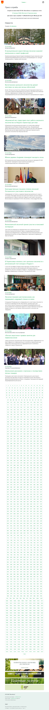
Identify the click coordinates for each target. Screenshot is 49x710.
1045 (18, 610)
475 (11, 484)
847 (41, 564)
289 (14, 443)
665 (21, 525)
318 (38, 448)
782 (8, 552)
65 (23, 395)
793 (8, 554)
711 (28, 535)
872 (14, 571)
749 (8, 545)
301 (18, 446)
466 (18, 482)
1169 (34, 639)
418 (41, 470)
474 (8, 484)
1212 (7, 651)
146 (14, 412)
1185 (18, 644)
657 (31, 523)
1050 (38, 610)
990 (41, 596)
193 (24, 421)
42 (36, 390)
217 (31, 426)
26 (31, 388)
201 (14, 424)
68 (31, 395)
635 (31, 518)
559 (34, 501)
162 (31, 414)
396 (41, 465)
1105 (18, 625)
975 (28, 593)
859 (8, 569)
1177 (26, 642)
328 (34, 450)
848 (8, 567)
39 (28, 390)
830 (21, 562)
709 (21, 535)
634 (28, 518)
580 (31, 506)
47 (12, 392)
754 (24, 545)
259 (24, 436)
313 (21, 448)
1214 (15, 651)
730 (18, 540)
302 (21, 446)
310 (11, 448)
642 (18, 521)
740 (14, 542)
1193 (11, 646)
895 (18, 576)
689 (28, 530)
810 (28, 557)
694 (8, 533)
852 (21, 567)
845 (34, 564)
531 (14, 496)
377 (14, 463)
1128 (30, 629)
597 (14, 511)
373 (38, 460)
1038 (30, 608)
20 (14, 388)
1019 (34, 603)
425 (28, 472)
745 (31, 542)
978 (38, 593)
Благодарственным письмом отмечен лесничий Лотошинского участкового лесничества (21, 190)
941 (24, 586)
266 (11, 438)
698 (21, 533)
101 (11, 402)
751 (14, 545)
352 (41, 455)
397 (8, 467)
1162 (7, 639)
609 (18, 513)
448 (31, 477)
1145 (18, 634)
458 (28, 479)
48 (14, 392)
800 (31, 554)
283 (31, 441)
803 (41, 554)
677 (24, 528)
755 (28, 545)
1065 (18, 615)
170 (21, 417)
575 (14, 506)
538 (38, 496)
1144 (15, 634)
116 (24, 404)
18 (9, 388)
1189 (34, 644)
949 (14, 588)
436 (28, 475)
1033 (11, 608)
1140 (38, 632)
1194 (15, 646)
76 (14, 397)
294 (31, 443)
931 (28, 584)
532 (18, 496)
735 (34, 540)
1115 (18, 627)
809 (24, 557)
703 (38, 533)
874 (21, 571)
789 (31, 552)
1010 (38, 600)
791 (38, 552)
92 (21, 400)
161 (28, 414)
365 (11, 460)
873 (18, 571)
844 (31, 564)
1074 (15, 617)
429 (41, 472)
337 (28, 453)
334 (18, 453)
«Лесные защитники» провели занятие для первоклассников (20, 336)
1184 (15, 644)
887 (28, 574)
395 (38, 465)
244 (11, 434)
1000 (37, 598)
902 (41, 576)
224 (18, 429)
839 (14, 564)
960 (14, 591)
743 (24, 542)
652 (14, 523)
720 (21, 538)
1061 (42, 613)
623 (28, 516)
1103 (11, 625)
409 (11, 470)
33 (12, 390)
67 (28, 395)
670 (38, 525)
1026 (22, 605)
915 (11, 581)
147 (18, 412)
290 (18, 443)
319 (41, 448)
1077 (26, 617)
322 (14, 450)
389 (18, 465)
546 (28, 499)
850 (14, 567)
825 (41, 559)
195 (31, 421)
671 (41, 525)
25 (28, 388)
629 (11, 518)
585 (11, 509)
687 (21, 530)
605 (41, 511)
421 (14, 472)
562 (8, 504)
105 (24, 402)
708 (18, 535)
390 (21, 465)
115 (21, 404)
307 (38, 446)
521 (18, 494)
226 (24, 429)
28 (36, 388)
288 (11, 443)
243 (8, 434)
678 (28, 528)
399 (14, 467)
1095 (18, 622)
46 (9, 392)
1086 (22, 620)
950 (18, 588)
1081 (42, 617)
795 (14, 554)
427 (34, 472)
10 (26, 385)
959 (11, 591)
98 (38, 400)
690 (31, 530)
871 (11, 571)
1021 (42, 603)
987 (31, 596)
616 (41, 513)
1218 (30, 651)
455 (18, 479)
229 (34, 429)
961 (18, 591)
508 (11, 492)
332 (11, 453)
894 (14, 576)
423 (21, 472)
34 (14, 390)
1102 (7, 625)
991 (7, 598)
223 (14, 429)
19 (12, 388)
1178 (30, 642)
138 (24, 409)
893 (11, 576)
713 (34, 535)
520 (14, 494)
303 (24, 446)
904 (11, 579)
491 (28, 487)
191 (18, 421)
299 (11, 446)
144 (8, 412)
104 (21, 402)
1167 (26, 639)
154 (41, 412)
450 (38, 477)
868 (38, 569)
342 (8, 455)
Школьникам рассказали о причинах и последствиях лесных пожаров (23, 372)
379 (21, 463)
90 (16, 400)
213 (18, 426)
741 (18, 542)
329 (38, 450)
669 (34, 525)
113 (14, 404)
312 (18, 448)
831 (24, 562)
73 (6, 397)
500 (21, 489)
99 (41, 400)
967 (38, 591)
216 (28, 426)
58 (42, 392)
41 (34, 390)
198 (41, 421)
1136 (22, 632)
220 (41, 426)
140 (31, 409)
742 (21, 542)
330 (41, 450)
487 (14, 487)
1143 (11, 634)
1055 (18, 613)
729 (14, 540)
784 (14, 552)
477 (18, 484)
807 (18, 557)
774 (18, 550)
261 (31, 436)
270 (24, 438)
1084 (15, 620)
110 (41, 402)
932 (31, 584)
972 (18, 593)
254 (8, 436)
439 (38, 475)
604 (38, 511)
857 (38, 567)
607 (11, 513)
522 (21, 494)
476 (14, 484)
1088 (30, 620)
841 (21, 564)
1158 (30, 637)
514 (31, 492)
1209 (34, 649)
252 (38, 434)
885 (21, 574)
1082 (7, 620)
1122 (7, 629)
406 (38, 467)
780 (38, 550)
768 (34, 547)
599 (21, 511)
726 (41, 538)
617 (8, 516)
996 (24, 598)
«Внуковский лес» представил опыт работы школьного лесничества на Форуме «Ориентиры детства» (24, 121)
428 (38, 472)
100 (8, 402)
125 (18, 407)
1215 (18, 651)
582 (38, 506)
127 (24, 407)
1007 (26, 600)
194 (28, 421)
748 (41, 542)
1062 (7, 615)
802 (38, 554)
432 (14, 475)
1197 (26, 646)
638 (41, 518)
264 (41, 436)
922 (34, 581)
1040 (38, 608)
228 (31, 429)
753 (21, 545)
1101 (42, 622)
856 (34, 567)
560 (38, 501)
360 (31, 458)
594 (41, 509)
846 (38, 564)
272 (31, 438)
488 (18, 487)
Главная (24, 2)
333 (14, 453)
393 (31, 465)
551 (8, 501)
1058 (30, 613)
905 (14, 579)
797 (21, 554)
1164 (15, 639)
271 (28, 438)
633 (24, 518)
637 (38, 518)
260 (28, 436)
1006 (22, 600)
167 (11, 417)
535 (28, 496)
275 (41, 438)
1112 (7, 627)
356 (18, 458)
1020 (38, 603)
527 (38, 494)
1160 (38, 637)
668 (31, 525)
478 (21, 484)
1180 (38, 642)
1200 (38, 646)
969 (8, 593)
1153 (11, 637)
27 (34, 388)
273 (34, 438)
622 (24, 516)
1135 (18, 632)
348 (28, 455)
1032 (7, 608)
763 (18, 547)
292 (24, 443)
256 (14, 436)
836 (41, 562)
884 (18, 574)
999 (34, 598)
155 (8, 414)
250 (31, 434)
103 (18, 402)
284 (34, 441)
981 (11, 596)
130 (34, 407)
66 (25, 395)
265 (8, 438)
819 (21, 559)
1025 (18, 605)
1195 (18, 646)
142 (38, 409)
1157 (26, 637)
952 (24, 588)
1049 (34, 610)
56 (36, 392)
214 (21, 426)
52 (25, 392)
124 (14, 407)
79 (23, 397)
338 (31, 453)
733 (28, 540)
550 (41, 499)
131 (38, 407)
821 (28, 559)
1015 (18, 603)
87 (8, 400)
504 (34, 489)
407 (41, 467)
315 (28, 448)
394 (34, 465)
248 (24, 434)
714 (38, 535)
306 (34, 446)
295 (34, 443)
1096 (22, 622)
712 (31, 535)
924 (41, 581)
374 (41, 460)
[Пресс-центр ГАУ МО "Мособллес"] (24, 664)
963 (24, 591)
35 (17, 390)
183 (28, 419)
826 (8, 562)
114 (18, 404)
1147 (26, 634)
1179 (34, 642)
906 (18, 579)
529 (8, 496)
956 (38, 588)
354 (11, 458)
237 (24, 431)
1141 (42, 632)
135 (14, 409)
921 (31, 581)
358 (24, 458)
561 (41, 501)
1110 (38, 625)
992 (10, 598)
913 (41, 579)
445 (21, 477)
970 (11, 593)
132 (41, 407)
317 (34, 448)
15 (39, 385)
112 (11, 404)
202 (18, 424)
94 (27, 400)
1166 (22, 639)
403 (28, 467)
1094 (15, 622)
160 (24, 414)
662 (11, 525)
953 (28, 588)
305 (31, 446)
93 (24, 400)
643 (21, 521)
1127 (26, 629)
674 (14, 528)
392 (28, 465)
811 (31, 557)
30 (42, 388)
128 (28, 407)
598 (18, 511)
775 (21, 550)
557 (28, 501)
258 (21, 436)
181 (21, 419)
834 (34, 562)
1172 (7, 642)
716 (8, 538)
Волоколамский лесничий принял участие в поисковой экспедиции (24, 225)
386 (8, 465)
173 (31, 417)
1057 (26, 613)
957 (41, 588)
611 (24, 513)
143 (41, 409)
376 (11, 463)
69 (34, 395)
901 (38, 576)
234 (14, 431)
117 (28, 404)
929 (21, 584)
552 (11, 501)
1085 (18, 620)
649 (41, 521)
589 (24, 509)
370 (28, 460)
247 (21, 434)
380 (24, 463)
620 (18, 516)
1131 (42, 629)
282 (28, 441)
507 (8, 492)
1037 (26, 608)
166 (8, 417)
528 (41, 494)
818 (18, 559)
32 (9, 390)
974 (24, 593)
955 (34, 588)
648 (38, 521)
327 (31, 450)
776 (24, 550)
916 (14, 581)
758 (38, 545)
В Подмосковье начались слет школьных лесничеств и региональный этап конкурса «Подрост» (24, 262)
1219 (34, 651)
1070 (38, 615)
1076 (22, 617)
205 (28, 424)
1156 (22, 637)
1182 (7, 644)
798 (24, 554)
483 (38, 484)
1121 (42, 627)
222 (11, 429)
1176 (22, 642)
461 (38, 479)
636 (34, 518)
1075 (18, 617)
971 (14, 593)
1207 (26, 649)
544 (21, 499)
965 (31, 591)
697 (18, 533)
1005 (18, 600)
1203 (11, 649)
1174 (15, 642)
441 (8, 477)
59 (6, 395)
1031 (42, 605)
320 (8, 450)
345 (18, 455)
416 (34, 470)
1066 (22, 615)
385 (41, 463)
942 (28, 586)
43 (39, 390)
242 (41, 431)
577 (21, 506)
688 (24, 530)
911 (34, 579)
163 (34, 414)
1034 (15, 608)
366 (14, 460)
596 (11, 511)
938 (14, 586)
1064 (15, 615)
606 (8, 513)
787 (24, 552)
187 (41, 419)
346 (21, 455)
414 (28, 470)
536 (31, 496)
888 (31, 574)
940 (21, 586)
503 (31, 489)
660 (41, 523)
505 (38, 489)
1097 (26, 622)
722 (28, 538)
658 (34, 523)
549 (38, 499)
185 (34, 419)
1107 (26, 625)
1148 (30, 634)
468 (24, 482)
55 (34, 392)
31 (6, 390)
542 (14, 499)
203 (21, 424)
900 (34, 576)
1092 (7, 622)
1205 (18, 649)
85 (39, 397)
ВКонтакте (24, 13)
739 (11, 542)
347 (24, 455)
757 (34, 545)
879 (38, 571)
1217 (26, 651)
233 (11, 431)
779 (34, 550)
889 (34, 574)
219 (38, 426)
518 (8, 494)
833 (31, 562)
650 (8, 523)
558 (31, 501)
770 (41, 547)
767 (31, 547)
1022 (7, 605)
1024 (15, 605)
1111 (42, 625)
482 (34, 484)
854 (28, 567)
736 (38, 540)
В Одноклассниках (32, 13)
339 (34, 453)
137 (21, 409)
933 (34, 584)
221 (8, 429)
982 (14, 596)
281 (24, 441)
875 (24, 571)
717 (11, 538)
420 (11, 472)
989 (38, 596)
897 (24, 576)
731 (21, 540)
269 (21, 438)
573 (8, 506)
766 (28, 547)
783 (11, 552)
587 (18, 509)
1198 (30, 646)
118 (31, 404)
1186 (22, 644)
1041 (42, 608)
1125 (18, 629)
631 (18, 518)
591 (31, 509)
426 (31, 472)
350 (34, 455)
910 (31, 579)
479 (24, 484)
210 (8, 426)
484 (41, 484)
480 (28, 484)
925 (8, 584)
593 (38, 509)
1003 (11, 600)
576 (18, 506)
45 (6, 392)
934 (38, 584)
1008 (30, 600)
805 (11, 557)
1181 (42, 642)
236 (21, 431)
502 (28, 489)
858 (41, 567)
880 (41, 571)
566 (21, 504)
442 (11, 477)
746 (34, 542)
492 (31, 487)
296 (38, 443)
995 (20, 598)
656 (28, 523)
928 (18, 584)
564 (14, 504)
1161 (42, 637)
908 (24, 579)
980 (8, 596)
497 (11, 489)
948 (11, 588)
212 (14, 426)
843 (28, 564)
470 (31, 482)
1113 (11, 627)
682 (41, 528)
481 (31, 484)
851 (18, 567)
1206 (22, 649)
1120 (38, 627)
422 (18, 472)
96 (32, 400)
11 (28, 385)
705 (8, 535)
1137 (26, 632)
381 (28, 463)
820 (24, 559)
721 (24, 538)
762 (14, 547)
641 (14, 521)
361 (34, 458)
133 (8, 409)
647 (34, 521)
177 (8, 419)
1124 (15, 629)
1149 (34, 634)
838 (11, 564)
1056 (22, 613)
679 (31, 528)
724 (34, 538)
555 (21, 501)
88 (10, 400)
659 (38, 523)
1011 (42, 600)
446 (24, 477)
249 (28, 434)
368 (21, 460)
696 (14, 533)
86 (42, 397)
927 (14, 584)
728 (11, 540)
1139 (34, 632)
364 (8, 460)
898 (28, 576)
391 (24, 465)
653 (18, 523)
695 (11, 533)
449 (34, 477)
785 (18, 552)
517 (41, 492)
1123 (11, 629)
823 (34, 559)
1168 (30, 639)
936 (8, 586)
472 (38, 482)
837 (8, 564)
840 (18, 564)
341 (41, 453)
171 (24, 417)
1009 (34, 600)
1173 (11, 642)
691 (34, 530)
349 (31, 455)
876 (28, 571)
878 (34, 571)
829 (18, 562)
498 (14, 489)
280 (21, 441)
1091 (42, 620)
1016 (22, 603)
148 (21, 412)
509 (14, 492)
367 (18, 460)
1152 (7, 637)
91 (19, 400)
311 (14, 448)
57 (39, 392)
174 (34, 417)
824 (38, 559)
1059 (34, 613)
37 (23, 390)
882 (11, 574)
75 (12, 397)
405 (34, 467)
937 (11, 586)
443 (14, 477)
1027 (26, 605)
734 (31, 540)
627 (41, 516)
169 (18, 417)
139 (28, 409)
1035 (18, 608)
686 (18, 530)
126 (21, 407)
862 (18, 569)
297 (41, 443)
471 (34, 482)
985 (24, 596)
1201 (42, 646)
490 (24, 487)
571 (38, 504)
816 (11, 559)
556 (24, 501)
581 (34, 506)
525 (31, 494)
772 (11, 550)
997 (27, 598)
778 (31, 550)
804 (8, 557)
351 (38, 455)
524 (28, 494)
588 (21, 509)
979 (41, 593)
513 (28, 492)
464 (11, 482)
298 (8, 446)
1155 (18, 637)
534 (24, 496)
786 (21, 552)
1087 (26, 620)
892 (8, 576)
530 (11, 496)
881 (8, 574)
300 (14, 446)
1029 (34, 605)
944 (34, 586)
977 (34, 593)
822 (31, 559)
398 (11, 467)
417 (38, 470)
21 (17, 388)
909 (28, 579)
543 (18, 499)
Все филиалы (13, 26)
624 (31, 516)
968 (41, 591)
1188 (30, 644)
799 (28, 554)
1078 (30, 617)
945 (38, 586)
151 (31, 412)
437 (31, 475)
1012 (7, 603)
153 (38, 412)
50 (20, 392)
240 (34, 431)
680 (34, 528)
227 (28, 429)
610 (21, 513)
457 (24, 479)
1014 (15, 603)
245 (14, 434)
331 (8, 453)
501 (24, 489)
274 (38, 438)
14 (37, 385)
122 (8, 407)
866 (31, 569)
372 (34, 460)
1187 (26, 644)
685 (14, 530)
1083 (11, 620)
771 (8, 550)
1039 (34, 608)
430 (8, 475)
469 (28, 482)
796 (18, 554)
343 (11, 455)
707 (14, 535)
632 (21, 518)
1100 (38, 622)
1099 (34, 622)
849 (11, 567)
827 (11, 562)
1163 (11, 639)
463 (8, 482)
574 (11, 506)
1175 (18, 642)
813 (38, 557)
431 (11, 475)
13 (34, 385)
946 (41, 586)
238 (28, 431)
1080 (38, 617)
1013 (11, 603)
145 (11, 412)
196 (34, 421)
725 (38, 538)
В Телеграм (15, 13)
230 (38, 429)
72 (42, 395)
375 (8, 463)
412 (21, 470)
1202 (7, 649)
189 (11, 421)
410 (14, 470)
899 (31, 576)
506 (41, 489)
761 (11, 547)
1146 (22, 634)
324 (21, 450)
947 (8, 588)
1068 (30, 615)
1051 (42, 610)
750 (11, 545)
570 (34, 504)
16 (42, 385)
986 (28, 596)
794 (11, 554)
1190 (38, 644)
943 (31, 586)
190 (14, 421)
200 (11, 424)
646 (31, 521)
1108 (30, 625)
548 (34, 499)
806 (14, 557)
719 (18, 538)
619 (14, 516)
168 (14, 417)
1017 (26, 603)
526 (34, 494)
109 (38, 402)
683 (8, 530)
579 (28, 506)
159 (21, 414)
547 (31, 499)
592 (34, 509)
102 (14, 402)
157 (14, 414)
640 (11, 521)
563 (11, 504)
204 (24, 424)
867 (34, 569)
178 (11, 419)
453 (11, 479)
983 (18, 596)
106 (28, 402)
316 (31, 448)
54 (31, 392)
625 (34, 516)
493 (34, 487)
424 (24, 472)
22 (20, 388)
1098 (30, 622)
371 (31, 460)
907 (21, 579)
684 (11, 530)
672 (8, 528)
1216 (22, 651)
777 (28, 550)
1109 (34, 625)
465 (14, 482)
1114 (15, 627)
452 (8, 479)
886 (24, 574)
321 (11, 450)
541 (11, 499)
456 (21, 479)
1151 (42, 634)
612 (28, 513)
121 (41, 404)
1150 (38, 634)
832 (28, 562)
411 (18, 470)
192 (21, 421)
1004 (15, 600)
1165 (18, 639)
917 (18, 581)
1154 (15, 637)
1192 (7, 646)
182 (24, 419)
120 (38, 404)
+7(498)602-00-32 (13, 698)
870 (8, 571)
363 (41, 458)
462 (41, 479)
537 (34, 496)
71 (39, 395)
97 (35, 400)
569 (31, 504)
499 (18, 489)
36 (20, 390)
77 (17, 397)
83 (34, 397)
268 (18, 438)
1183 (11, 644)
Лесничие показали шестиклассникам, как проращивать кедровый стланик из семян (20, 298)
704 (41, 533)
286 (41, 441)
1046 (22, 610)
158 (18, 414)
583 (41, 506)
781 (41, 550)
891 (41, 574)
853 (24, 567)
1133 (11, 632)
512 (24, 492)
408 (8, 470)
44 (42, 390)
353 (8, 458)
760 (8, 547)
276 (8, 441)
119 (34, 404)
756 (31, 545)
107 (31, 402)
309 (8, 448)
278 (14, 441)
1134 (15, 632)
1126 (22, 629)
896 (21, 576)
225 (21, 429)
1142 (7, 634)
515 (34, 492)
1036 (22, 608)
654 (21, 523)
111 (8, 404)
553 (14, 501)
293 (28, 443)
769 (38, 547)
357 (21, 458)
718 (14, 538)
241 (38, 431)
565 (18, 504)
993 (14, 598)
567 (24, 504)
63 (17, 395)
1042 (7, 610)
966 (34, 591)
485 (8, 487)
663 (14, 525)
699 (24, 533)
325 (24, 450)
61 (12, 395)
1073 (11, 617)
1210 (38, 649)
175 (38, 417)
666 (24, 525)
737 (41, 540)
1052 (7, 613)
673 (11, 528)
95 (30, 400)
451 (41, 477)
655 (24, 523)
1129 (34, 629)
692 (38, 530)
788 (28, 552)
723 (31, 538)
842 (24, 564)
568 (28, 504)
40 (31, 390)
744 (28, 542)
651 (11, 523)
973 (21, 593)
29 (39, 388)
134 (11, 409)
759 (41, 545)
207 (34, 424)
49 (17, 392)
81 (28, 397)
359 (28, 458)
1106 (22, 625)
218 (34, 426)
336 (24, 453)
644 (24, 521)
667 (28, 525)
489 (21, 487)
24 (25, 388)
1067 (26, 615)
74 (9, 397)
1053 (11, 613)
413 (24, 470)
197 (38, 421)
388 (14, 465)
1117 (26, 627)
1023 (11, 605)
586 (14, 509)
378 (18, 463)
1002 (7, 600)
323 (18, 450)
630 (14, 518)
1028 (30, 605)
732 (24, 540)
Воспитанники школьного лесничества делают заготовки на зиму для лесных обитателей (21, 86)
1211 (42, 649)
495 (41, 487)
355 (14, 458)
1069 (34, 615)
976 (31, 593)
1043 (11, 610)
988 (34, 596)
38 (25, 390)
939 (18, 586)
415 (31, 470)
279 (18, 441)
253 (41, 434)
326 (28, 450)
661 (8, 525)
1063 (11, 615)
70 (36, 395)
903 (8, 579)
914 (8, 581)
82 (31, 397)
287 (8, 443)
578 (24, 506)
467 (21, 482)
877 (31, 571)
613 (31, 513)
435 (24, 475)
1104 (15, 625)
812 (34, 557)
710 (24, 535)
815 (8, 559)
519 (11, 494)
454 (14, 479)
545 (24, 499)
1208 (30, 649)
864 (24, 569)
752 (18, 545)
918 (21, 581)
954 (31, 588)
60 (9, 395)
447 (28, 477)
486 (11, 487)
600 (24, 511)
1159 (34, 637)
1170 (38, 639)
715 (41, 535)
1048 (30, 610)
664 (18, 525)
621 (21, 516)
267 (14, 438)
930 (24, 584)
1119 (34, 627)
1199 (34, 646)
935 (41, 584)
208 (38, 424)
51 (23, 392)
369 (24, 460)
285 (38, 441)
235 (18, 431)
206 (31, 424)
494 (38, 487)
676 (21, 528)
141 (34, 409)
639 (8, 521)
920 (28, 581)
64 (20, 395)
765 (24, 547)
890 (38, 574)
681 (38, 528)
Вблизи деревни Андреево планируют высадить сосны (24, 157)
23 (23, 388)
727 (8, 540)
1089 (34, 620)
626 (38, 516)
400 (18, 467)
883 (14, 574)
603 (34, 511)
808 (21, 557)
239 (31, 431)
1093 (11, 622)
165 (41, 414)
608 (14, 513)
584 (8, 509)
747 (38, 542)
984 (21, 596)
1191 (42, 644)
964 (28, 591)
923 (38, 581)
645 (28, 521)
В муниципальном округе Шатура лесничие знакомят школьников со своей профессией (24, 52)
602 (31, 511)
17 (6, 388)
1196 (22, 646)
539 (41, 496)
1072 (7, 617)
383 (34, 463)
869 (41, 569)
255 (11, 436)
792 (41, 552)
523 (24, 494)
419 (8, 472)
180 (18, 419)
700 (28, 533)
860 (11, 569)
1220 (38, 651)
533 (21, 496)
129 (31, 407)
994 (17, 598)
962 (21, 591)
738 (8, 542)
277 (11, 441)
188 (8, 421)
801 (34, 554)
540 (8, 499)
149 (24, 412)
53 (28, 392)
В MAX (19, 13)
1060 (38, 613)
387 (11, 465)
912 (38, 579)
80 (25, 397)
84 (36, 397)
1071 (42, 615)
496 (8, 489)
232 (8, 431)
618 (11, 516)
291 (21, 443)
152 (34, 412)
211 (11, 426)
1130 (38, 629)
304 (28, 446)
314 (24, 448)
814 (41, 557)
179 (14, 419)
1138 (30, 632)
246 (18, 434)
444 (18, 477)
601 (28, 511)
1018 (30, 603)
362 (38, 458)
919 (24, 581)
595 (8, 511)
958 (8, 591)
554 (18, 501)
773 (14, 550)
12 (31, 385)
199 (8, 424)
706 (11, 535)
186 (38, 419)
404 (31, 467)
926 (11, 584)
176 (41, 417)
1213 (11, 651)
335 (21, 453)
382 (31, 463)
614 (34, 513)
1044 (15, 610)
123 (11, 407)
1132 (7, 632)
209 (41, 424)
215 (24, 426)
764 (21, 547)
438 (34, 475)
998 (30, 598)
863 (21, 569)
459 (31, 479)
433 (18, 475)
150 (28, 412)
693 (41, 530)
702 (34, 533)
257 (18, 436)
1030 (38, 605)
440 (41, 475)
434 (21, 475)
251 (34, 434)
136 (18, 409)
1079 (34, 617)
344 (14, 455)
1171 (42, 639)
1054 (15, 613)
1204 (15, 649)
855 (31, 567)
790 (34, 552)
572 (41, 504)
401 (21, 467)
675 (18, 528)
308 (41, 446)
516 (38, 492)
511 (21, 492)
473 (41, 482)
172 (28, 417)
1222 (24, 654)
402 (24, 467)
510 (18, 492)
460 (34, 479)
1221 (42, 651)
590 (28, 509)
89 (13, 400)
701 (31, 533)
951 (21, 588)
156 (11, 414)
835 (38, 562)
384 (38, 463)
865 (28, 569)
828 (14, 562)
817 (14, 559)
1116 (22, 627)
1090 (38, 620)
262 (34, 436)
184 (31, 419)
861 (14, 569)
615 (38, 513)
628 (8, 518)
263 (38, 436)
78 (20, 397)
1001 (41, 598)
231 (41, 429)
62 (14, 395)
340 (38, 453)
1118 (30, 627)
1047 (26, 610)
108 (34, 402)
